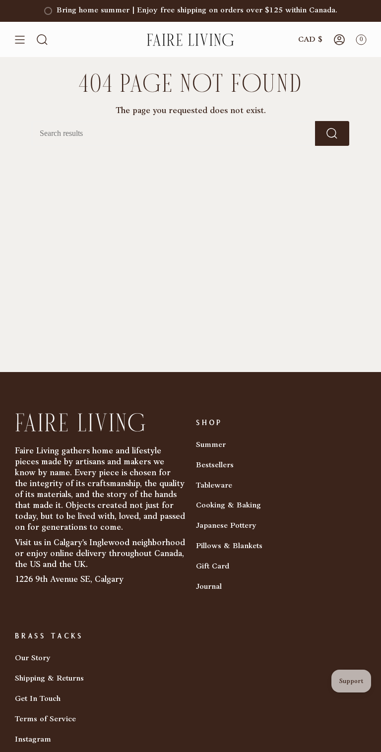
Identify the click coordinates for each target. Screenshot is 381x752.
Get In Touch (38, 699)
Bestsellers (215, 465)
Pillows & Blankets (229, 546)
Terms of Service (45, 719)
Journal (209, 587)
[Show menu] (20, 39)
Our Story (33, 658)
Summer (211, 445)
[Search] (332, 133)
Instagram (33, 740)
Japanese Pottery (226, 526)
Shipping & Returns (49, 679)
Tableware (214, 486)
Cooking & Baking (228, 505)
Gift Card (212, 566)
